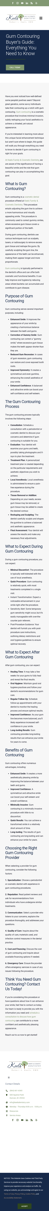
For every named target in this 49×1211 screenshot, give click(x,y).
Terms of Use (9, 1194)
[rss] (32, 3)
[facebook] (13, 3)
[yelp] (36, 3)
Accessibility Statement (12, 1198)
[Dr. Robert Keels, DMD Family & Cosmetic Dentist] (21, 11)
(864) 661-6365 (16, 1091)
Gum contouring (23, 112)
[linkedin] (27, 3)
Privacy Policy (20, 1194)
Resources (14, 1111)
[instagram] (17, 3)
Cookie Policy (30, 1194)
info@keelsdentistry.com (20, 1102)
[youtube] (22, 3)
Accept (24, 1206)
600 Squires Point (17, 1095)
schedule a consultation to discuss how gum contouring (22, 1017)
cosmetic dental (31, 197)
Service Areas (15, 1115)
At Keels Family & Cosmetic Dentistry (22, 160)
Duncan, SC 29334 (17, 1098)
